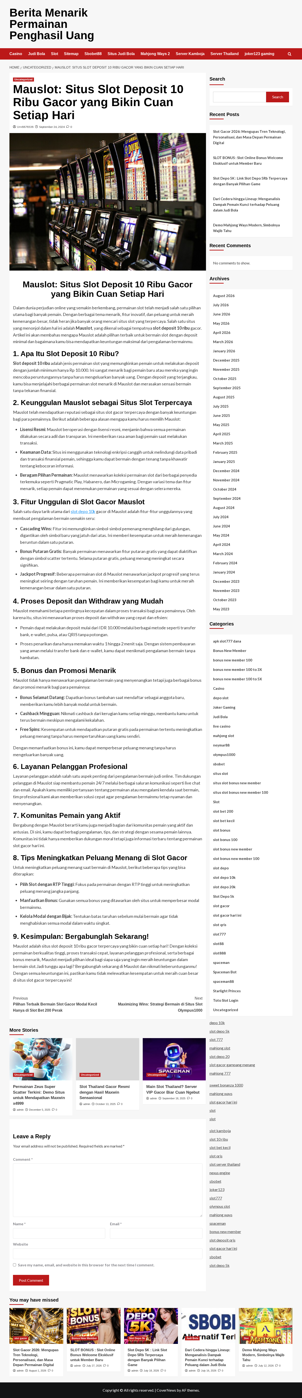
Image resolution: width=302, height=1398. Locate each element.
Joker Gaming (224, 707)
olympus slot (220, 1206)
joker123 (217, 1189)
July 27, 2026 (94, 1365)
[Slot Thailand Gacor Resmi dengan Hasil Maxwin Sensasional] (107, 1059)
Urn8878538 (25, 127)
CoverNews (166, 1390)
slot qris (219, 924)
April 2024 (221, 544)
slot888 (219, 953)
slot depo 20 (220, 1056)
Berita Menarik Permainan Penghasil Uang (51, 24)
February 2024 (225, 563)
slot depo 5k (220, 1031)
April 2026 (221, 332)
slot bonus (221, 830)
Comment (23, 1159)
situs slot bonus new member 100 (240, 792)
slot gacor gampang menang (232, 1064)
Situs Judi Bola (121, 54)
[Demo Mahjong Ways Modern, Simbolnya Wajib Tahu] (266, 1326)
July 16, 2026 (208, 1370)
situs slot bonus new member (237, 783)
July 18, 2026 (151, 1370)
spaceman (221, 962)
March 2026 (223, 341)
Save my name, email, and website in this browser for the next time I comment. (86, 1265)
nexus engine (220, 1172)
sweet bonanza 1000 (226, 1085)
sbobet (219, 764)
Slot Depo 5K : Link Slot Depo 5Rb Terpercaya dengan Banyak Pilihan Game (250, 181)
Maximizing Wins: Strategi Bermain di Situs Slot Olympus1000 (160, 1004)
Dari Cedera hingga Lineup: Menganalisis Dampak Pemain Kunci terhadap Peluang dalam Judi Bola (246, 204)
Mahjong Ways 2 (155, 54)
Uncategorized (23, 79)
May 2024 (221, 535)
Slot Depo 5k (223, 896)
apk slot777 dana (227, 641)
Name (19, 1223)
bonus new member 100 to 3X (237, 669)
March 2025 (223, 443)
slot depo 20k (224, 887)
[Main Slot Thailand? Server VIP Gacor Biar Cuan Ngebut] (174, 1059)
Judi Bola (36, 54)
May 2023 (221, 609)
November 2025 (226, 369)
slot (213, 1110)
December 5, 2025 (39, 1109)
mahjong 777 (220, 1073)
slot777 (219, 934)
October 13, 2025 (106, 1104)
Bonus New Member (229, 650)
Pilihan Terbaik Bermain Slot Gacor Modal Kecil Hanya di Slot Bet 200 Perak (55, 1004)
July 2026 (221, 304)
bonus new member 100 (232, 660)
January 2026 (224, 351)
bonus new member (225, 1231)
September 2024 (227, 498)
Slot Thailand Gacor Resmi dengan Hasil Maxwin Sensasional (105, 1092)
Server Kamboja (190, 54)
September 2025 (227, 387)
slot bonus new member (232, 849)
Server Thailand (224, 54)
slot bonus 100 (225, 839)
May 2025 (221, 424)
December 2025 (226, 360)
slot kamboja (220, 1130)
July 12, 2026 (266, 1365)
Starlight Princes (227, 990)
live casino (221, 726)
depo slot (221, 697)
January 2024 (224, 572)
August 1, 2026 (37, 1370)
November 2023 (226, 590)
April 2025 (221, 433)
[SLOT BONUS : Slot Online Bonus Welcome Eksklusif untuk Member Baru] (94, 1326)
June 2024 (221, 526)
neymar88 (221, 745)
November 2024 (226, 480)
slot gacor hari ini (227, 915)
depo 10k (217, 1022)
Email (116, 1223)
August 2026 (224, 295)
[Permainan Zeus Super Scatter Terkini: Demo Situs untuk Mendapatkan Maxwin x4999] (40, 1059)
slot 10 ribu (219, 1139)
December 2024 (226, 470)
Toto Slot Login (225, 1000)
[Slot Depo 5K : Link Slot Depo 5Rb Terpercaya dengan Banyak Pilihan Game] (151, 1326)
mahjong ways (221, 1093)
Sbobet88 (93, 54)
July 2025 (221, 406)
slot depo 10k (83, 511)
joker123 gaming (259, 54)
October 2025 (224, 378)
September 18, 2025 (173, 1098)
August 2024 (224, 507)
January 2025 (224, 461)
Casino (15, 54)
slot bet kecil (224, 820)
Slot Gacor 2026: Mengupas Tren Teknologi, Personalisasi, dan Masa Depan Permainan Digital (249, 137)
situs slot (220, 773)
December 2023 (226, 581)
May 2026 (221, 323)
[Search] (290, 54)
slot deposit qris (222, 1240)
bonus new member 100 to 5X (237, 679)
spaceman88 (223, 981)
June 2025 (221, 415)
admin (20, 1109)
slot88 (218, 943)
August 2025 (224, 397)
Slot (54, 54)
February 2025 (225, 452)
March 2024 (223, 553)
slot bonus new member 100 (236, 858)
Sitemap (71, 54)
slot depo (221, 868)
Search (217, 79)
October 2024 (224, 489)
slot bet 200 (223, 811)
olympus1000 (224, 754)
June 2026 (221, 314)
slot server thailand (225, 1164)
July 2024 (221, 516)
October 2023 (224, 599)
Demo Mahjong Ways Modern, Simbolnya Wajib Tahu (246, 228)
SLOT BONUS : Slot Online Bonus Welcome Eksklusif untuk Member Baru (248, 160)
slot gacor (221, 905)
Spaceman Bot (225, 972)
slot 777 (216, 1039)
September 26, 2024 (52, 127)
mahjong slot (223, 735)
